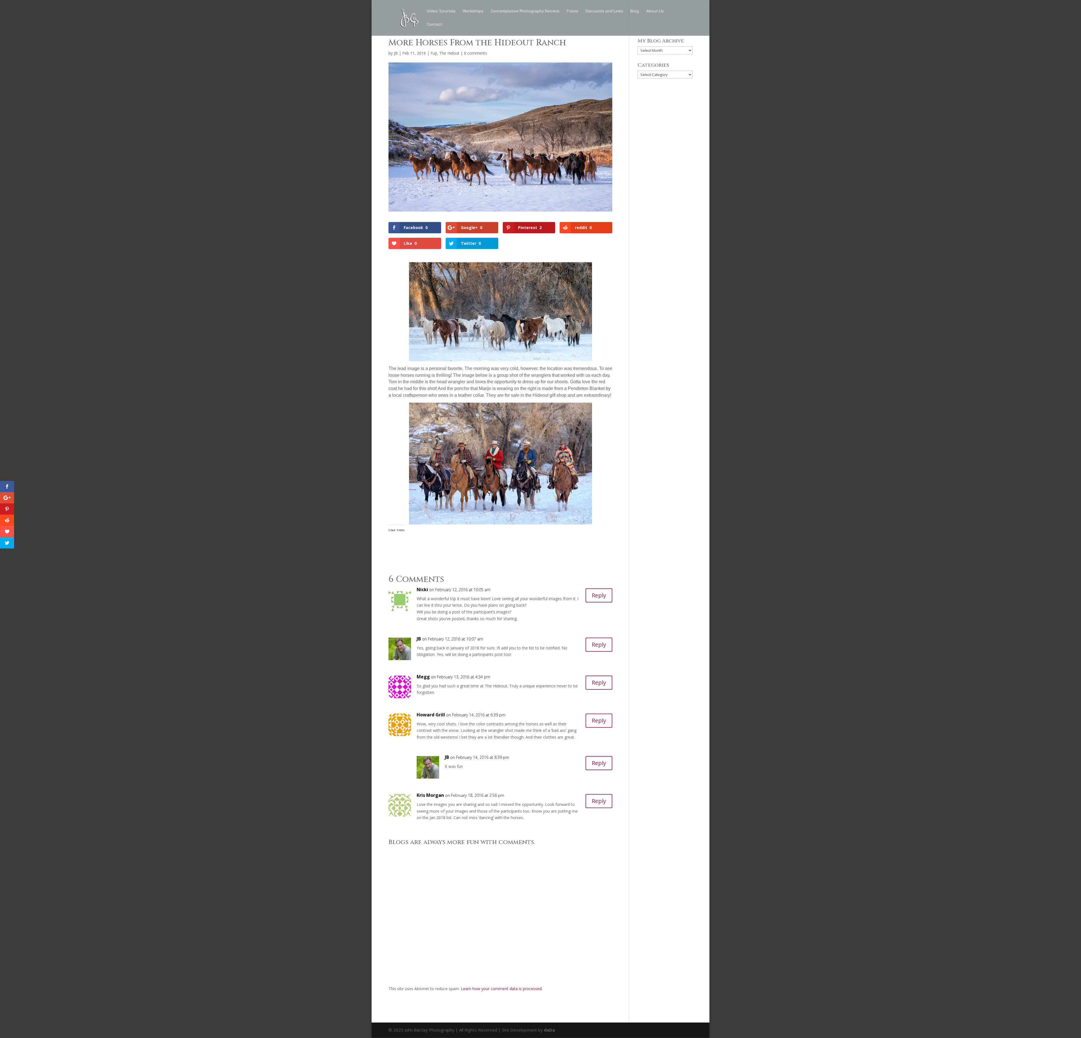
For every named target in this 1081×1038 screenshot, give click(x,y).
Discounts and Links (604, 11)
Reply (599, 595)
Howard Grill (431, 715)
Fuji (433, 53)
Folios (572, 11)
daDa (549, 1030)
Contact (434, 24)
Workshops (473, 11)
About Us (655, 11)
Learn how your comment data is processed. (501, 988)
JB (396, 53)
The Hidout (449, 53)
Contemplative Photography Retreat (525, 11)
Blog (634, 11)
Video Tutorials (441, 11)
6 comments (475, 53)
